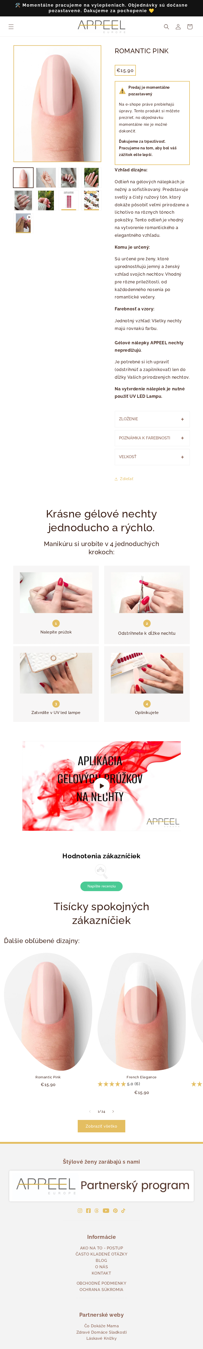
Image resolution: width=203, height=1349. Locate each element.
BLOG (101, 1260)
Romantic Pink (48, 1077)
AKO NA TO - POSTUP (101, 1248)
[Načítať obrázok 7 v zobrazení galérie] (69, 200)
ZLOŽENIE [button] (128, 419)
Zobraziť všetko (101, 1126)
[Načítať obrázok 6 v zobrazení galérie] (46, 200)
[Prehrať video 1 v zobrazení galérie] (23, 223)
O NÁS (101, 1267)
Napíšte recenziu (101, 886)
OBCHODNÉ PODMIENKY (102, 1283)
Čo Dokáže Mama (101, 1326)
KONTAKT (101, 1273)
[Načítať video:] (101, 786)
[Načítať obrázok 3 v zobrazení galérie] (69, 178)
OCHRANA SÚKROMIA (101, 1289)
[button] (11, 27)
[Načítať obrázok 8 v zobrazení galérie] (91, 200)
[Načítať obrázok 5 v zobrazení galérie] (23, 200)
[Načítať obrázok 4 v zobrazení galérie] (91, 178)
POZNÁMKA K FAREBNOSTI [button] (144, 438)
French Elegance (142, 1077)
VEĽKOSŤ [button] (127, 456)
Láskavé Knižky (101, 1338)
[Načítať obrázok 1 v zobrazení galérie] (23, 178)
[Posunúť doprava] (113, 1111)
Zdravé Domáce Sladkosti (101, 1332)
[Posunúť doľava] (90, 1111)
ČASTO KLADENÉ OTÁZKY (102, 1254)
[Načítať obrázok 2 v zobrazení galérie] (46, 178)
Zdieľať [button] (126, 479)
